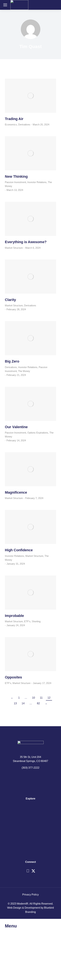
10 (33, 697)
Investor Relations (37, 182)
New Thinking (16, 176)
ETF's (27, 621)
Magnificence (16, 492)
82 (38, 703)
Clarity (10, 300)
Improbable (14, 616)
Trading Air (14, 119)
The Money (24, 371)
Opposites (13, 677)
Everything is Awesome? (26, 242)
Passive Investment (15, 182)
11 (41, 697)
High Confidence (19, 550)
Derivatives (24, 124)
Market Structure (14, 247)
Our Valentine (16, 427)
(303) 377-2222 (30, 767)
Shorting (36, 621)
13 (15, 703)
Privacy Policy (30, 894)
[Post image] (30, 96)
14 (23, 703)
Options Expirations (37, 432)
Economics (11, 124)
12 (48, 697)
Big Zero (12, 361)
